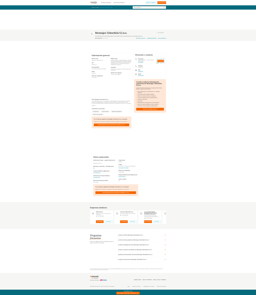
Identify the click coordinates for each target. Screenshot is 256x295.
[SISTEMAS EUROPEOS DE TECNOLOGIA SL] (165, 213)
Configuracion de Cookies (148, 286)
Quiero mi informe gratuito (150, 109)
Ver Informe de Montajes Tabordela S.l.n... (128, 293)
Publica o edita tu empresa (159, 279)
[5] (101, 38)
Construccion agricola (97, 114)
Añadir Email (140, 75)
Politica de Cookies (136, 286)
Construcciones (105, 111)
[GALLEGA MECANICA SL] (117, 213)
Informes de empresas (106, 2)
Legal (128, 286)
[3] (98, 38)
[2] (97, 38)
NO (94, 168)
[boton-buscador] (164, 7)
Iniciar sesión (161, 2)
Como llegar (140, 62)
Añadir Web (140, 71)
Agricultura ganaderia (116, 111)
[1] (95, 38)
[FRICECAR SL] (93, 213)
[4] (99, 38)
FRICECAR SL (99, 212)
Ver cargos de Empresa (123, 167)
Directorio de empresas (119, 2)
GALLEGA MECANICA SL (126, 212)
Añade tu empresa (151, 2)
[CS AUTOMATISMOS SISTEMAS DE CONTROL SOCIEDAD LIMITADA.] (141, 213)
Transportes (96, 111)
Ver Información (96, 172)
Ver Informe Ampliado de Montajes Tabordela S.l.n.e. (111, 124)
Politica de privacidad (161, 286)
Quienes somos (137, 279)
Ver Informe (100, 221)
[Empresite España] (94, 3)
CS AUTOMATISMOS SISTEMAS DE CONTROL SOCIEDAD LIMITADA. (150, 213)
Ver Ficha (108, 221)
